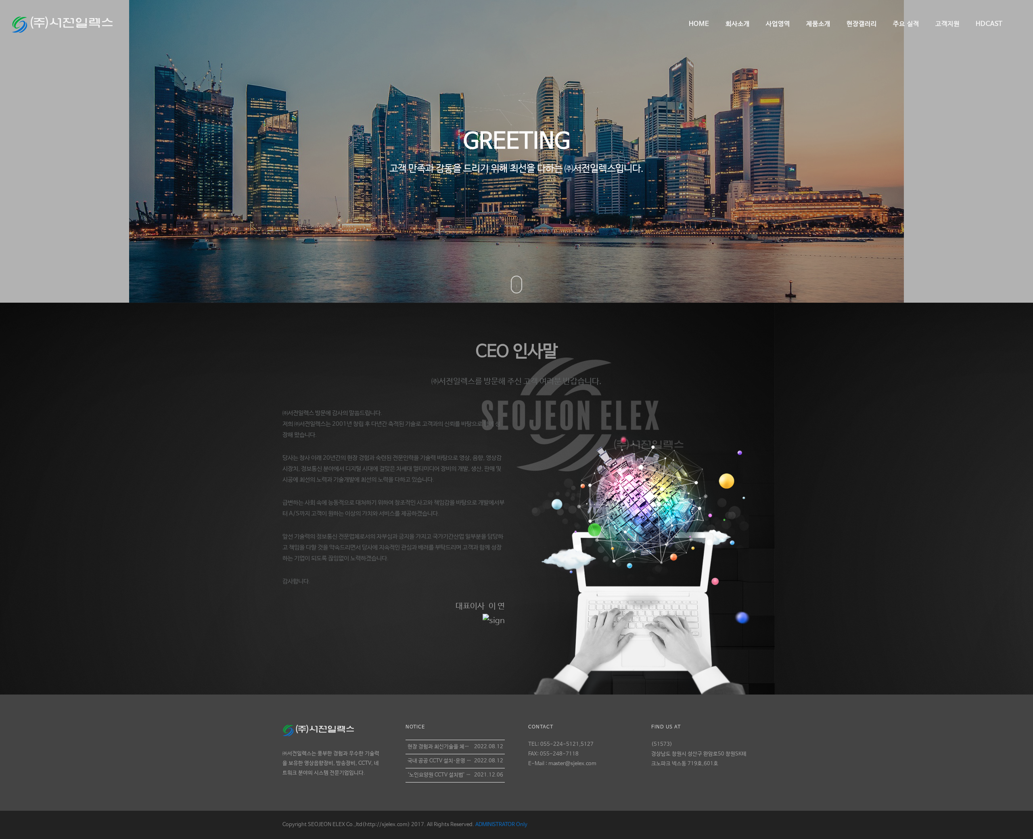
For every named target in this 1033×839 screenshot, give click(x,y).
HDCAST (989, 24)
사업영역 (778, 24)
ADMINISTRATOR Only (501, 825)
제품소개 (818, 24)
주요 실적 (906, 24)
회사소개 (738, 24)
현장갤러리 (862, 24)
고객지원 (947, 24)
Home (699, 24)
